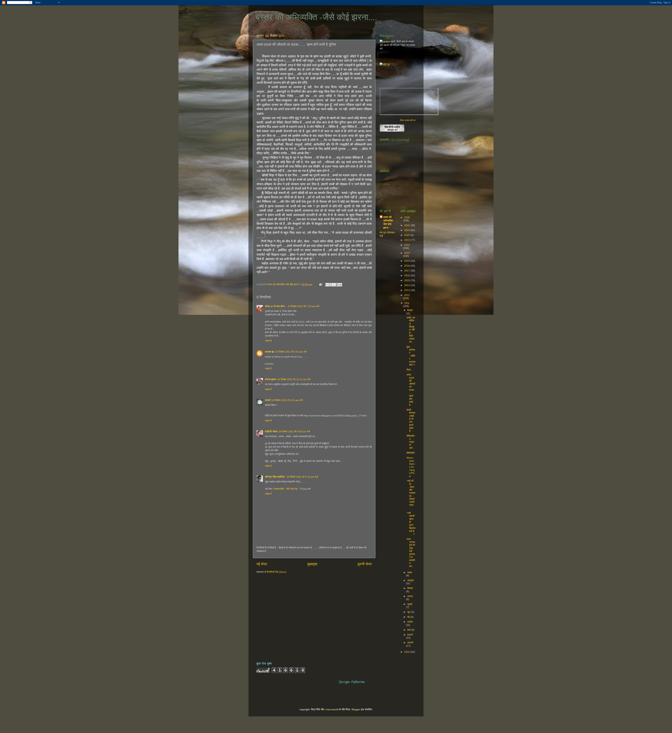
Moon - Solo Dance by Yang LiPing (411, 466)
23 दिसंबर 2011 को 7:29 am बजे (303, 306)
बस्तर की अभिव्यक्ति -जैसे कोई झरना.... (316, 17)
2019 (407, 260)
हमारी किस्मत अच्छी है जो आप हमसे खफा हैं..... (411, 420)
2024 (407, 230)
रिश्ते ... (410, 369)
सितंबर (410, 588)
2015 (407, 280)
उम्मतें (267, 400)
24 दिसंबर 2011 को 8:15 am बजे (287, 400)
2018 (407, 265)
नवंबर (409, 572)
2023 (407, 235)
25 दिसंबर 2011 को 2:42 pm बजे (302, 476)
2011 (407, 303)
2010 (407, 651)
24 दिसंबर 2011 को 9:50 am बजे (294, 431)
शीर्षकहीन (411, 452)
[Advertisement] (443, 74)
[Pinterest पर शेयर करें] (340, 284)
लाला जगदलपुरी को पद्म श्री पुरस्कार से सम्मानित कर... (411, 553)
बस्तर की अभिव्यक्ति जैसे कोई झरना (283, 284)
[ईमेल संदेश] (320, 284)
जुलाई (409, 604)
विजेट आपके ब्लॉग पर (408, 120)
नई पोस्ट (261, 564)
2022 (407, 240)
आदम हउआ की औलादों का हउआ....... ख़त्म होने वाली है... (411, 389)
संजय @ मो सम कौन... (276, 306)
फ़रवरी (410, 634)
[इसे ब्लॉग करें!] (330, 284)
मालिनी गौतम (271, 431)
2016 (407, 275)
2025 (407, 225)
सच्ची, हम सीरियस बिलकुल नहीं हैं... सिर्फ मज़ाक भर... (411, 329)
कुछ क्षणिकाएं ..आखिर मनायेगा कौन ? (411, 355)
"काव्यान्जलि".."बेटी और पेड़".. (286, 488)
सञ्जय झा (269, 351)
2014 (407, 285)
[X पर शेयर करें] (333, 284)
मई (408, 616)
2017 (407, 270)
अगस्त (410, 596)
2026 (407, 217)
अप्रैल (410, 621)
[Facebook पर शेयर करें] (337, 284)
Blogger (356, 709)
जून (409, 612)
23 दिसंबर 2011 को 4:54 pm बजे (291, 351)
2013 (407, 290)
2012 (407, 295)
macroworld (332, 709)
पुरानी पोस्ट (365, 564)
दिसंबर (410, 310)
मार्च (409, 629)
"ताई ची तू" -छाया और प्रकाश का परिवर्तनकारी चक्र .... (411, 494)
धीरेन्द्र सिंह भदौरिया (275, 476)
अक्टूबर (410, 580)
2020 (407, 253)
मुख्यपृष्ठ (312, 564)
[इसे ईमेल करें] (327, 284)
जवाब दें (268, 340)
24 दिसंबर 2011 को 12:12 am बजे (293, 379)
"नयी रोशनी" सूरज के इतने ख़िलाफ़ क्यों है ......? (411, 524)
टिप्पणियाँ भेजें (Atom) (276, 572)
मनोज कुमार (270, 379)
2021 (407, 244)
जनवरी (410, 642)
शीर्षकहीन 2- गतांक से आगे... (411, 441)
